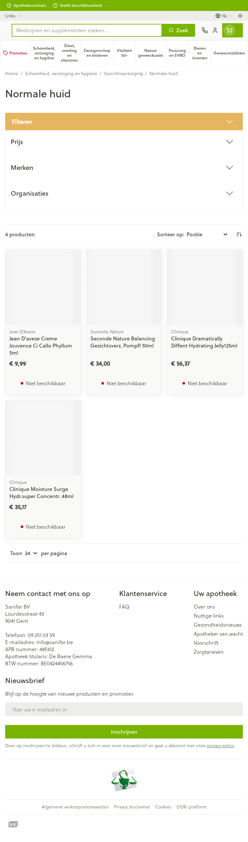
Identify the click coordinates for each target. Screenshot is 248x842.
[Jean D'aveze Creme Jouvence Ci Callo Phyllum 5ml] (43, 287)
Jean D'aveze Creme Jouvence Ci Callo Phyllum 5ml (40, 345)
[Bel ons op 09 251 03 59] (205, 30)
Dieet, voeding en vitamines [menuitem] (71, 53)
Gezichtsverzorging (123, 73)
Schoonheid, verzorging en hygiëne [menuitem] (45, 53)
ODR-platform (192, 807)
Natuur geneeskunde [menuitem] (152, 53)
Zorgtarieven (209, 651)
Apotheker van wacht (218, 633)
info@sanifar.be (54, 642)
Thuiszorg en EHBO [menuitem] (179, 53)
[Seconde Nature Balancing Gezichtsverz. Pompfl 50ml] (124, 287)
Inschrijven (124, 731)
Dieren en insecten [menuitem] (201, 53)
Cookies (163, 807)
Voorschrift (206, 642)
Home (11, 73)
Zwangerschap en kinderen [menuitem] (98, 53)
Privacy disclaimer (132, 807)
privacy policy (220, 745)
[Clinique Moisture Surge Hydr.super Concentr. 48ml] (43, 437)
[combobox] (87, 30)
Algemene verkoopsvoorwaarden (75, 807)
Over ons (204, 606)
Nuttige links (209, 615)
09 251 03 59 (41, 635)
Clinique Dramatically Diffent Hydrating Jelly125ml (204, 342)
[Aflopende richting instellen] (239, 234)
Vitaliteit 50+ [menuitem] (126, 53)
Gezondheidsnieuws (218, 624)
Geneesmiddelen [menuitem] (230, 54)
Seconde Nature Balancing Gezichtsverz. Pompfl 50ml (122, 342)
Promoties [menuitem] (18, 53)
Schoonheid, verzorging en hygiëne (61, 73)
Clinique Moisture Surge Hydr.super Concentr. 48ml (41, 492)
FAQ (124, 606)
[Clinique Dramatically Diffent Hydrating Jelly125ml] (205, 287)
